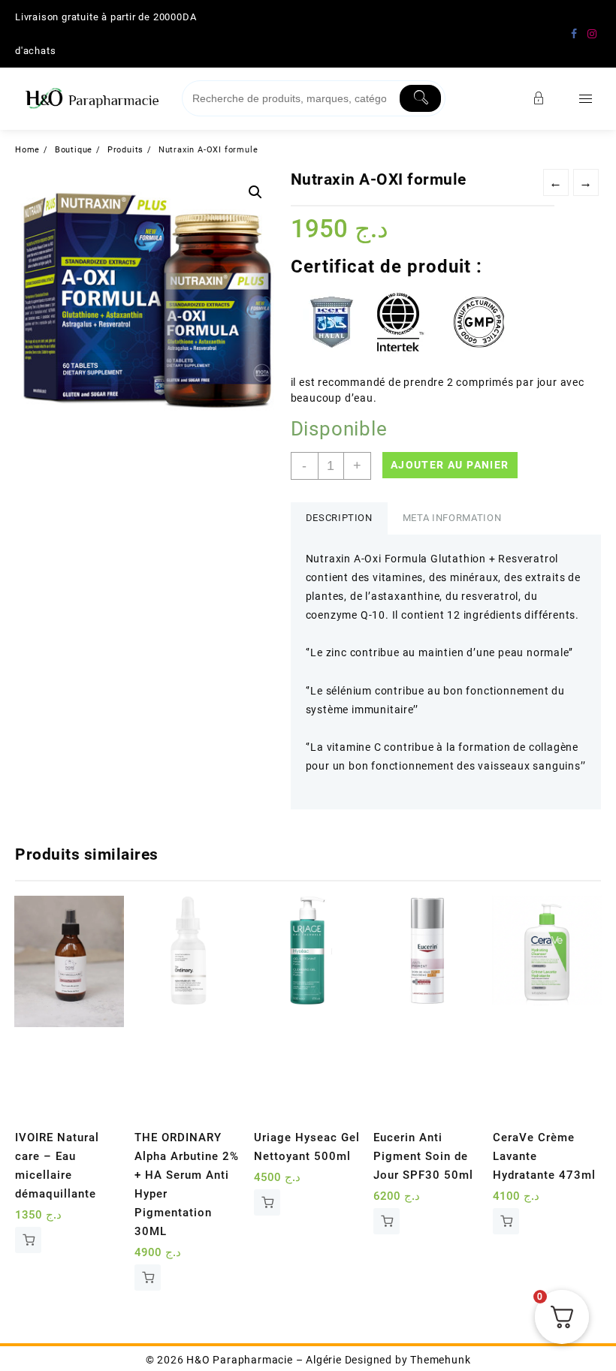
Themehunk (440, 1360)
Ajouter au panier (450, 465)
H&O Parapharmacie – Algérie (264, 1360)
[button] (255, 192)
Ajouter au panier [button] (28, 1240)
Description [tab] (339, 517)
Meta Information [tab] (452, 517)
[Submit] (421, 98)
